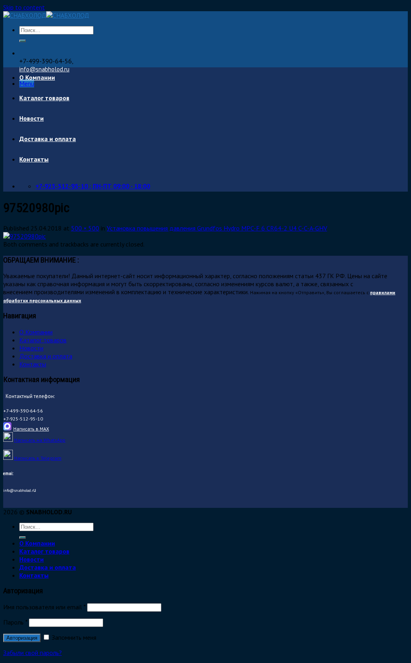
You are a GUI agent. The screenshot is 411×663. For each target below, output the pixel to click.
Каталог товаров (44, 98)
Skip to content (24, 7)
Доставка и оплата (47, 139)
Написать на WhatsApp (39, 440)
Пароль (15, 622)
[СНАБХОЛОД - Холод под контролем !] (46, 15)
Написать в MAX (31, 429)
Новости (31, 118)
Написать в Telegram (37, 458)
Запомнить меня (73, 637)
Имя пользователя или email (44, 607)
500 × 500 (85, 228)
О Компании (37, 77)
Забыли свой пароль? (32, 653)
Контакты (34, 159)
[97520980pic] (24, 236)
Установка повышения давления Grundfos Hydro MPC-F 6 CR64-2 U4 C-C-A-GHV (217, 228)
